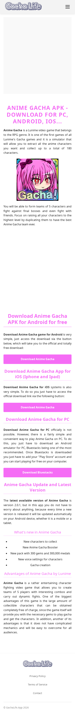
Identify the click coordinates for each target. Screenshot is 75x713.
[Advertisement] (37, 55)
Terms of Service (37, 684)
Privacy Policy (37, 676)
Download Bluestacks (37, 472)
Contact (37, 693)
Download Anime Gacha (37, 359)
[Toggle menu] (68, 6)
